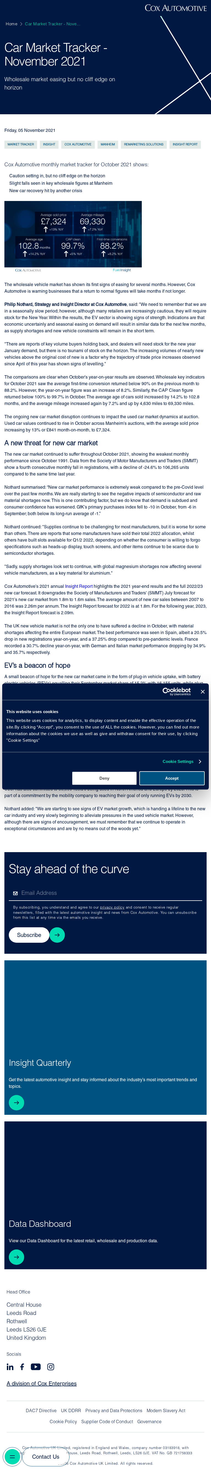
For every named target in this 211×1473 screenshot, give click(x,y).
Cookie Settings (178, 761)
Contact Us (45, 1457)
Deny (104, 778)
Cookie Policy (63, 1422)
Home (11, 24)
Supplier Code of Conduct (107, 1422)
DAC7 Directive (41, 1411)
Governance (149, 1422)
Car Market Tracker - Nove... (52, 24)
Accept (172, 778)
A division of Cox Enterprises (42, 1384)
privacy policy (112, 907)
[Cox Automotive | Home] (176, 10)
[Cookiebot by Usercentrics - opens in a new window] (167, 691)
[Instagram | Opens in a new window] (50, 1367)
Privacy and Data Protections (113, 1411)
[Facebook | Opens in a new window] (22, 1367)
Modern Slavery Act (166, 1411)
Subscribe (29, 935)
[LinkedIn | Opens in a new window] (10, 1367)
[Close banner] (203, 692)
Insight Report (79, 587)
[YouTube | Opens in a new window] (36, 1367)
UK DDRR (71, 1411)
